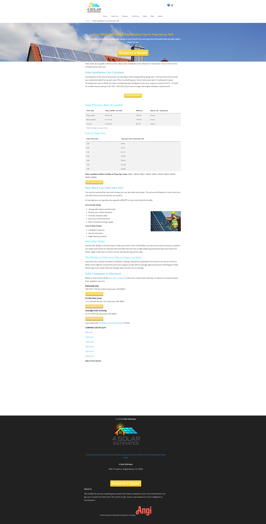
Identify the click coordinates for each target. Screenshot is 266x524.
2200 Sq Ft (89, 351)
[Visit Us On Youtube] (172, 6)
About (119, 455)
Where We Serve (145, 455)
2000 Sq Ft (89, 346)
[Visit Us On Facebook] (168, 6)
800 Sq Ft (89, 332)
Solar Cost (95, 455)
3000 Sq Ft (89, 356)
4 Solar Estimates (94, 7)
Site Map (156, 455)
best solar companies (117, 278)
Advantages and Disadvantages (111, 323)
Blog (125, 455)
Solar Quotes (132, 455)
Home (87, 21)
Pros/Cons (112, 455)
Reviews (104, 455)
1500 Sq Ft (89, 342)
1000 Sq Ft (89, 337)
